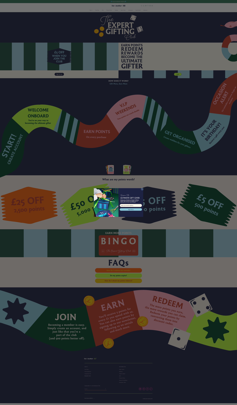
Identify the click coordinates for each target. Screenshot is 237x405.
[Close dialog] (142, 189)
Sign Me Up (130, 209)
